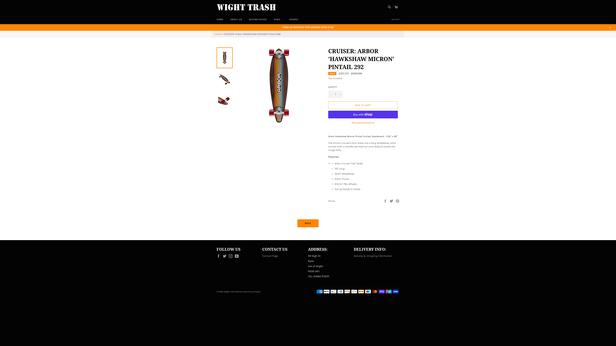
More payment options (363, 122)
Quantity (332, 87)
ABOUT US (236, 19)
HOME (220, 19)
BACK (308, 223)
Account (395, 19)
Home (218, 34)
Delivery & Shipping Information (373, 255)
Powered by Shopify (251, 291)
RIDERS (294, 19)
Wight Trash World (232, 291)
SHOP (277, 19)
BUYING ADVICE (258, 19)
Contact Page (270, 255)
